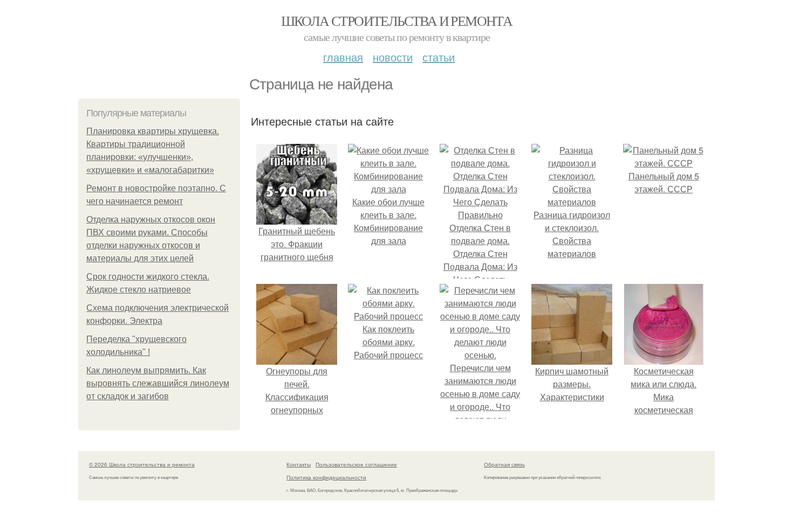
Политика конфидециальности (326, 477)
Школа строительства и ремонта (396, 20)
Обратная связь (504, 464)
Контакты (298, 464)
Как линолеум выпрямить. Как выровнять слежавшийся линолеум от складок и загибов (157, 383)
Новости (393, 57)
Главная (343, 57)
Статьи (438, 57)
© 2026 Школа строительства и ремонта (142, 464)
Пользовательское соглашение (356, 464)
